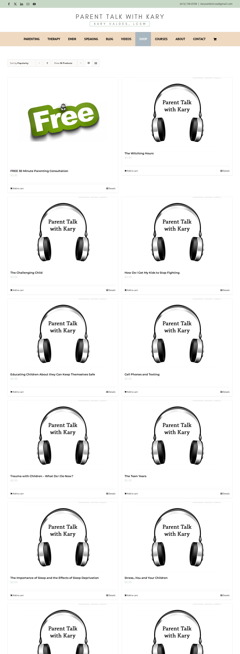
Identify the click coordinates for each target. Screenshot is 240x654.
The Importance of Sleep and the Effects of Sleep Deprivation (54, 578)
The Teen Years (135, 476)
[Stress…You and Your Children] (177, 537)
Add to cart (18, 188)
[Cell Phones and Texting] (177, 333)
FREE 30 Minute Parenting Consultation (39, 171)
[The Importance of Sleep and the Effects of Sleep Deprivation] (63, 537)
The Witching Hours (139, 153)
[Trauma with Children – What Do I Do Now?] (63, 435)
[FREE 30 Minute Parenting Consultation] (63, 121)
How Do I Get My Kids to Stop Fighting (152, 272)
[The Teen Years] (177, 435)
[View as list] (95, 63)
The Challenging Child (26, 272)
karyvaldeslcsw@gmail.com (216, 3)
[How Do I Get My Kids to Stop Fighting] (177, 232)
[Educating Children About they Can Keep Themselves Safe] (63, 333)
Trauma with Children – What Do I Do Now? (41, 476)
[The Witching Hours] (177, 112)
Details (112, 188)
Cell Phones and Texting (142, 374)
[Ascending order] (47, 63)
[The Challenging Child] (63, 232)
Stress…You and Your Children (146, 578)
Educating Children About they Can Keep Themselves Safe (52, 374)
